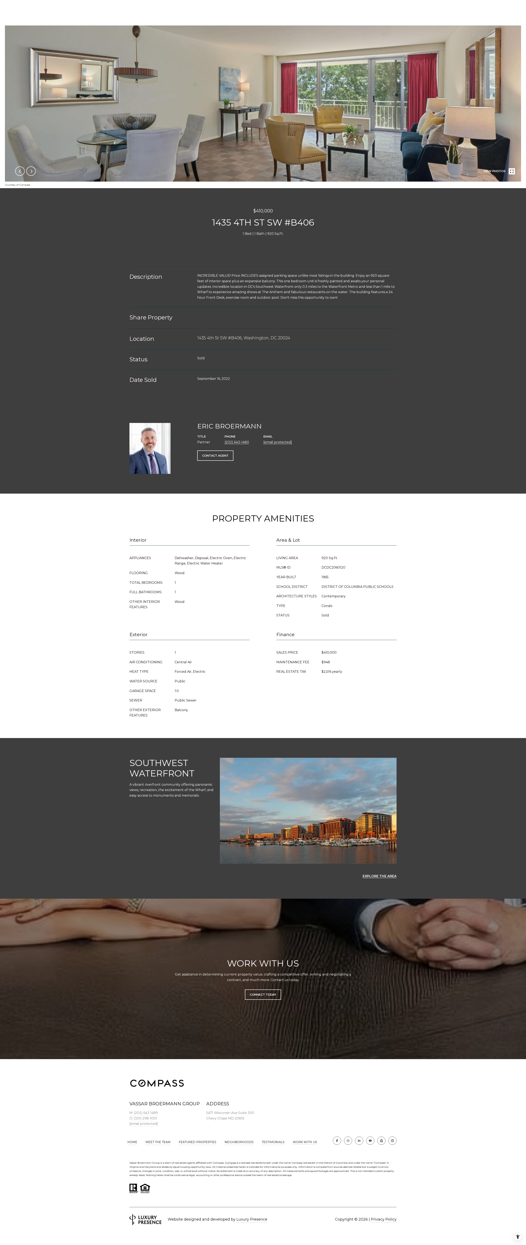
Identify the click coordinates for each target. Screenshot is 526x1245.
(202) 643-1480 (237, 442)
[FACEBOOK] (337, 1141)
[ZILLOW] (381, 1141)
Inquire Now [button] (263, 248)
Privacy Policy (384, 1219)
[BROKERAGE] (392, 1141)
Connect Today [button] (263, 994)
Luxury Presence (251, 1219)
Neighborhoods (239, 1142)
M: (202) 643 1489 (143, 1113)
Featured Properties (197, 1142)
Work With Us (305, 1142)
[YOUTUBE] (370, 1141)
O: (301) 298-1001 (143, 1118)
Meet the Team (158, 1142)
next (31, 171)
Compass (230, 1162)
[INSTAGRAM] (348, 1141)
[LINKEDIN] (359, 1141)
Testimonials (273, 1142)
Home (132, 1142)
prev (20, 171)
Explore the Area (380, 876)
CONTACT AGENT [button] (215, 455)
